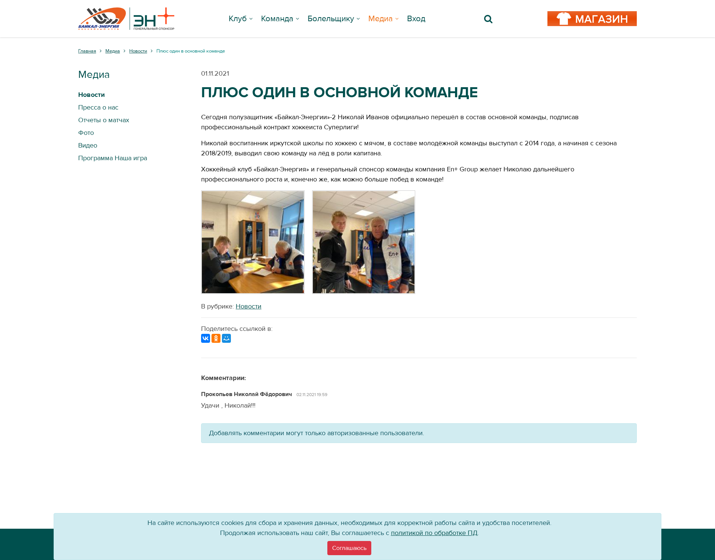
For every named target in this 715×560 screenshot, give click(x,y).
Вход (416, 18)
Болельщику (331, 18)
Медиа (380, 18)
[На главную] (126, 18)
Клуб (238, 18)
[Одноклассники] (216, 338)
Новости (248, 306)
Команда (277, 18)
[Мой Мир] (226, 338)
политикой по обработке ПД (434, 533)
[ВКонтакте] (205, 338)
